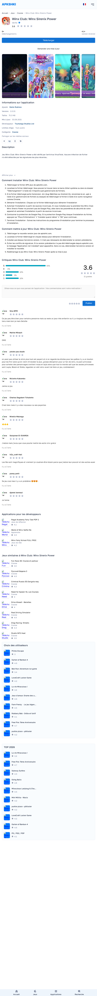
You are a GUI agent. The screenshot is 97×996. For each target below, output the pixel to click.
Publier (89, 303)
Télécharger (48, 40)
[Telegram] (4, 141)
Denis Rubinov (15, 107)
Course (15, 132)
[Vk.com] (9, 141)
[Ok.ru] (15, 141)
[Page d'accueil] (9, 7)
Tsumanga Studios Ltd (24, 124)
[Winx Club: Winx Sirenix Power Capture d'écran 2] (67, 76)
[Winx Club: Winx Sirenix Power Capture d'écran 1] (41, 76)
